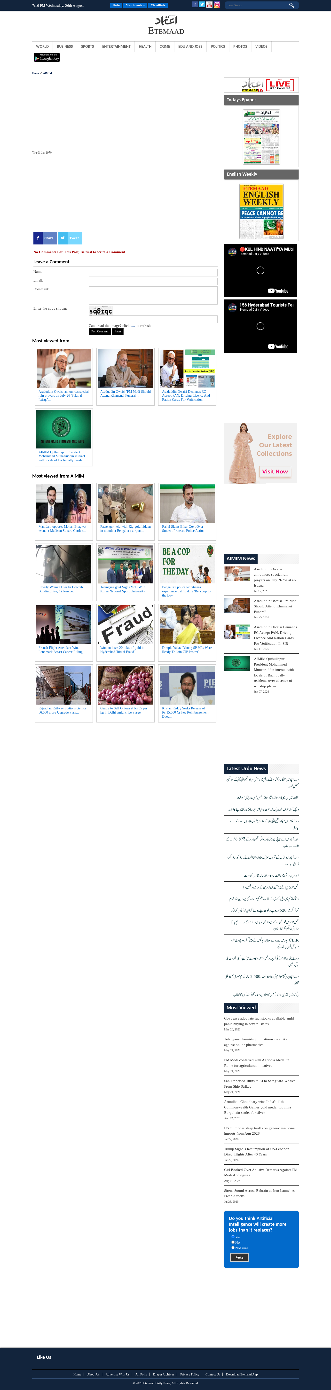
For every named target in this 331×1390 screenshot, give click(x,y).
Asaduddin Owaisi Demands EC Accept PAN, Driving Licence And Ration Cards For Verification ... (186, 396)
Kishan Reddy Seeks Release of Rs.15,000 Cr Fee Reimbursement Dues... (185, 712)
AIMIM (47, 73)
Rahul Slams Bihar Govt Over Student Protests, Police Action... (184, 529)
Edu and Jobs (190, 47)
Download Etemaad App (242, 1374)
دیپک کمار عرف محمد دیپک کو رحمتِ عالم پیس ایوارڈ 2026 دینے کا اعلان (263, 810)
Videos (261, 47)
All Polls (141, 1374)
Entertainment (116, 47)
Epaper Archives (163, 1374)
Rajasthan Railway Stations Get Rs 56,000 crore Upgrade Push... (62, 710)
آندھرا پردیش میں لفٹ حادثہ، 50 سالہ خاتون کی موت (271, 876)
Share (49, 238)
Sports (87, 47)
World (42, 47)
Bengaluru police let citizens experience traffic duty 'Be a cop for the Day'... (187, 591)
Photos (240, 47)
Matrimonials (135, 5)
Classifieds (158, 5)
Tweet (74, 238)
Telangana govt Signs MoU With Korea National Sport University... (124, 589)
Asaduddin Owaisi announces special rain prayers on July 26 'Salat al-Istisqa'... (64, 396)
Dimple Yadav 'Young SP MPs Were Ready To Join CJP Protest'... (187, 650)
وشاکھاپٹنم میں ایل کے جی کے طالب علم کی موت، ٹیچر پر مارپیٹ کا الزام (264, 899)
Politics (218, 47)
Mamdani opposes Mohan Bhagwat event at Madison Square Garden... (62, 529)
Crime (165, 47)
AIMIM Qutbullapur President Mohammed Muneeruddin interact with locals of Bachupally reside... (62, 456)
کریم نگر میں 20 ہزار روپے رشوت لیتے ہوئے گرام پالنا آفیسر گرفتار (265, 911)
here (133, 325)
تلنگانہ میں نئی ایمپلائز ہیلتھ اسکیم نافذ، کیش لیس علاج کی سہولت (267, 798)
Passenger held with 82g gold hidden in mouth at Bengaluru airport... (125, 529)
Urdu (116, 5)
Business (65, 47)
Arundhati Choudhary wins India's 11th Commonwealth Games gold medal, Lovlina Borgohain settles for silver (257, 1107)
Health (145, 47)
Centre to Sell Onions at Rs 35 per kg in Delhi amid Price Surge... (123, 710)
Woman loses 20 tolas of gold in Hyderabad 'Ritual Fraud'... (122, 650)
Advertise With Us (117, 1374)
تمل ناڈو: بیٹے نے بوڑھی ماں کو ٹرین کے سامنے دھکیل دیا (271, 887)
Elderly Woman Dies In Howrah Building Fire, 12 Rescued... (61, 589)
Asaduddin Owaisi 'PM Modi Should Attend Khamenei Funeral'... (125, 394)
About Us (93, 1374)
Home (35, 73)
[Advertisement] (71, 25)
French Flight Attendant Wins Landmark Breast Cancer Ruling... (62, 650)
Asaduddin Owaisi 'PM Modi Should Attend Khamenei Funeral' (276, 606)
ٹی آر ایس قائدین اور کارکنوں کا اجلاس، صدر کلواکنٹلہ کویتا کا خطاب (266, 995)
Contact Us (212, 1374)
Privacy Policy (189, 1374)
